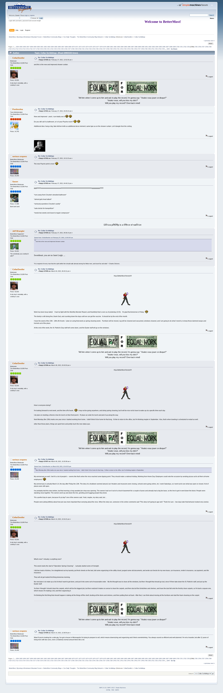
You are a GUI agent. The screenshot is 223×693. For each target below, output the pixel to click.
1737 (103, 49)
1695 (160, 47)
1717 (34, 49)
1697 (167, 47)
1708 (206, 47)
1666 (59, 47)
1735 (96, 49)
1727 (69, 49)
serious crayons (19, 156)
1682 (115, 47)
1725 (62, 49)
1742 (121, 49)
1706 (199, 47)
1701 (181, 47)
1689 (139, 47)
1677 (97, 47)
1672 (80, 47)
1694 (156, 47)
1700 (177, 47)
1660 (38, 47)
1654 (17, 47)
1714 (23, 49)
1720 (44, 49)
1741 (117, 49)
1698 (170, 47)
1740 (114, 49)
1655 (20, 47)
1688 (135, 47)
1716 (30, 49)
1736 (100, 49)
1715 (27, 49)
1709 (209, 47)
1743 (124, 49)
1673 (83, 47)
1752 (156, 49)
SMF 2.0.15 (102, 687)
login (26, 15)
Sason (15, 181)
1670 (73, 47)
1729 (76, 49)
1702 (184, 47)
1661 (41, 47)
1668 (66, 47)
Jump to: (191, 673)
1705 (195, 47)
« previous (207, 40)
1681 (111, 47)
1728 (72, 49)
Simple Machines (121, 687)
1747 (138, 49)
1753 (159, 49)
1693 (153, 47)
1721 (48, 49)
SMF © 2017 (111, 687)
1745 (131, 49)
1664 (52, 47)
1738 (107, 49)
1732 (86, 49)
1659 (34, 47)
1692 (149, 47)
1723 (55, 49)
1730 (79, 49)
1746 (135, 49)
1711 (13, 49)
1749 (145, 49)
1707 (202, 47)
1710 (9, 49)
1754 (163, 49)
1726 (65, 49)
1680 (108, 47)
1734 (93, 49)
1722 (51, 49)
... (15, 47)
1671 (76, 47)
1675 (90, 47)
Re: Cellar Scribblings (46, 57)
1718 (37, 49)
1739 (110, 49)
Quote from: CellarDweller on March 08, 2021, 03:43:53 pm (52, 466)
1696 (163, 47)
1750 (149, 49)
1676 (94, 47)
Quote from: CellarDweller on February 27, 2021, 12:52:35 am (53, 237)
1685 (125, 47)
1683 (118, 47)
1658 (31, 47)
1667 (62, 47)
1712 (16, 49)
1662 (45, 47)
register (32, 15)
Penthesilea (17, 109)
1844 (168, 49)
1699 (174, 47)
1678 (101, 47)
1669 (69, 47)
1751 (152, 49)
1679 (104, 47)
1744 (128, 49)
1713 (20, 49)
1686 (128, 47)
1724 (58, 49)
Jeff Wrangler (18, 231)
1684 (122, 47)
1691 (146, 47)
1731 (83, 49)
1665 (55, 47)
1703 (188, 47)
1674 (87, 47)
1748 (142, 49)
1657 (27, 47)
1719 (41, 49)
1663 (48, 47)
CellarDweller (128, 37)
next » (213, 40)
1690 (142, 47)
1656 (24, 47)
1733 (89, 49)
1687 (132, 47)
